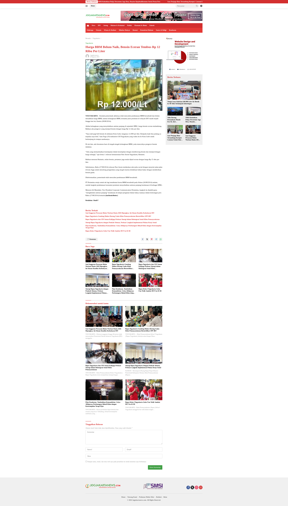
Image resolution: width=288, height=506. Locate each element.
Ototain (98, 30)
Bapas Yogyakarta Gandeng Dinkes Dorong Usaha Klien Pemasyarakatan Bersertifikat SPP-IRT (118, 216)
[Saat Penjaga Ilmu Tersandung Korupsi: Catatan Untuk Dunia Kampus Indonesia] (175, 129)
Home (93, 6)
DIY (99, 25)
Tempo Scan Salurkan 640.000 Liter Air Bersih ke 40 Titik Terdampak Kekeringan (183, 103)
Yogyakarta (89, 43)
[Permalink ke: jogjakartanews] (87, 56)
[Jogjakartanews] (98, 16)
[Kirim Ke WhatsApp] (160, 239)
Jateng (105, 25)
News (93, 25)
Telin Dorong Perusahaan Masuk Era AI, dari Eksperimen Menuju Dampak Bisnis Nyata (174, 120)
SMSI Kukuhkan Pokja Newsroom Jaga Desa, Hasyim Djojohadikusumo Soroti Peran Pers (193, 120)
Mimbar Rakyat (124, 30)
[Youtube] (200, 488)
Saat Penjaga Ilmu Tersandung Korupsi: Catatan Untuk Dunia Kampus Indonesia (159, 1)
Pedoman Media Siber (146, 497)
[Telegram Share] (156, 239)
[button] (197, 6)
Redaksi (159, 497)
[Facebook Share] (142, 239)
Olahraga (90, 30)
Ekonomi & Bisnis (140, 25)
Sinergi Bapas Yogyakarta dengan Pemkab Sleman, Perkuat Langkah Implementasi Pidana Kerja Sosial (121, 222)
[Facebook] (188, 488)
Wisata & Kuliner (110, 30)
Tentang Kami (132, 497)
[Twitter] (192, 488)
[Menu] (87, 6)
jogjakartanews (94, 55)
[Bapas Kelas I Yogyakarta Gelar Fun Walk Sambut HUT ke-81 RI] (150, 280)
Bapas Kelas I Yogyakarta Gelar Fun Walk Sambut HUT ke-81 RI (108, 231)
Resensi (135, 30)
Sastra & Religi (161, 30)
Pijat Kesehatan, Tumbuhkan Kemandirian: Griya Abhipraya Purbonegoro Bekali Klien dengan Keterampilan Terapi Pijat (123, 227)
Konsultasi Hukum (146, 30)
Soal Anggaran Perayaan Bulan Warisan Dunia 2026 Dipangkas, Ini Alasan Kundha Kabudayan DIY (120, 213)
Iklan (165, 497)
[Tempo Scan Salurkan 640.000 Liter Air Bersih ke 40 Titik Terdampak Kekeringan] (184, 90)
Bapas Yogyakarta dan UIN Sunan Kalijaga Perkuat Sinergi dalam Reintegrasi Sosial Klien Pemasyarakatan (123, 219)
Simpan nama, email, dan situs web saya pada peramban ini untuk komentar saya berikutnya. (116, 462)
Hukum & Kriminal (117, 25)
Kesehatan (172, 30)
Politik (129, 25)
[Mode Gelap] (201, 6)
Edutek (152, 25)
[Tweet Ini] (147, 239)
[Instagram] (196, 488)
